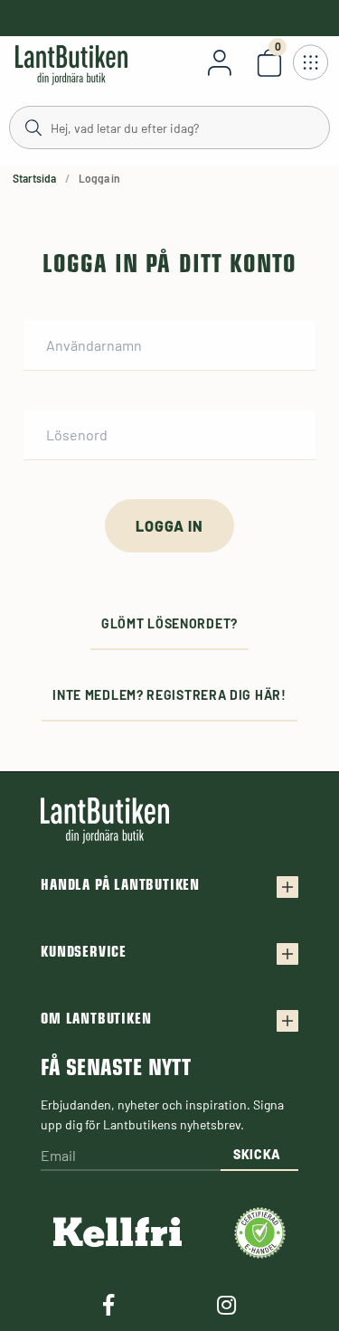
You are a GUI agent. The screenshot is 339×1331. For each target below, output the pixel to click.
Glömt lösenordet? (169, 623)
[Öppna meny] (310, 62)
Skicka (257, 1154)
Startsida (34, 178)
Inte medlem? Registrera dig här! (169, 695)
